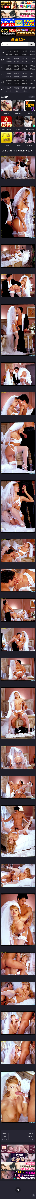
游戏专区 (32, 51)
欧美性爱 (32, 66)
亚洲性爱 (9, 66)
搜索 (31, 44)
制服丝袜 (9, 69)
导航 (2, 89)
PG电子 (9, 51)
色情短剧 (24, 91)
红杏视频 (9, 91)
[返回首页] (33, 1195)
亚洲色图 (16, 73)
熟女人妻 (9, 61)
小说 (2, 82)
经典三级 (16, 69)
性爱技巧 (32, 84)
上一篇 (4, 1136)
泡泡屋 (17, 91)
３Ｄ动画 (32, 58)
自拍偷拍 (16, 58)
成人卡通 (24, 66)
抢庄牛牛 (32, 54)
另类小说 (16, 84)
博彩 (2, 52)
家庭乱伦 (16, 80)
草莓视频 (24, 88)
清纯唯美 (16, 76)
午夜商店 (16, 88)
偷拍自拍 (16, 66)
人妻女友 (24, 80)
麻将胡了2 (9, 54)
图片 (2, 75)
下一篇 (31, 1136)
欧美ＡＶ (24, 58)
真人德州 (16, 51)
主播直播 (24, 61)
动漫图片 (32, 73)
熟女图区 (24, 76)
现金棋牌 (24, 54)
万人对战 (24, 51)
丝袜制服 (16, 61)
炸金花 (17, 54)
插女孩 (9, 88)
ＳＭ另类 (32, 61)
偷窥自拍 (9, 73)
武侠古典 (32, 80)
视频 (2, 60)
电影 (2, 67)
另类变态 (32, 69)
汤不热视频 (32, 88)
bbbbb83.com (18, 40)
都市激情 (9, 80)
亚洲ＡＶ (9, 58)
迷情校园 (9, 84)
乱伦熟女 (24, 69)
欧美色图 (24, 73)
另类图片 (32, 76)
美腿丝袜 (9, 76)
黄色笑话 (24, 84)
